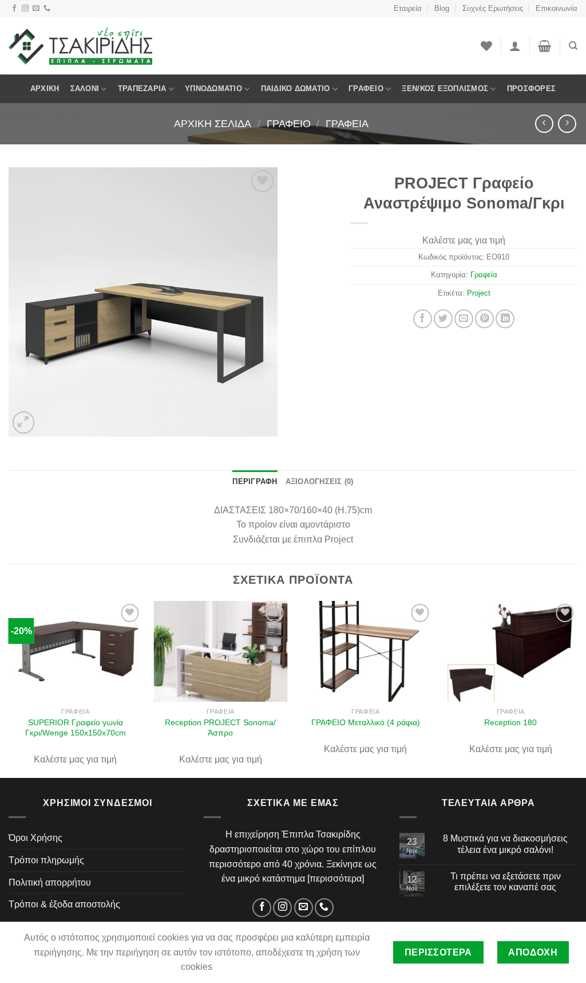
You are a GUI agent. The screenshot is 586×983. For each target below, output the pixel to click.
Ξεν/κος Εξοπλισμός (445, 88)
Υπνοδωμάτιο (213, 88)
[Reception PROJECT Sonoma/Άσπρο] (220, 651)
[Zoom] (24, 422)
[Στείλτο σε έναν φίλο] (463, 318)
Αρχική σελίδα (212, 123)
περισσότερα (336, 878)
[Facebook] (14, 9)
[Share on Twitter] (443, 318)
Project (478, 293)
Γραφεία (347, 123)
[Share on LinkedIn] (505, 318)
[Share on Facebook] (422, 318)
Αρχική (45, 88)
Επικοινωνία (556, 8)
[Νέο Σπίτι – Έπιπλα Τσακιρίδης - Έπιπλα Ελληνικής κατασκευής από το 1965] (80, 45)
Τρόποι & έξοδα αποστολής (64, 904)
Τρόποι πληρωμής (46, 860)
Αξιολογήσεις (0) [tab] (320, 481)
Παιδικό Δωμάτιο (295, 88)
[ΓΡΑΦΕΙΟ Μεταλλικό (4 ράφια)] (366, 651)
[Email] (36, 9)
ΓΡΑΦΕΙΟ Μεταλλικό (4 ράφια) (365, 722)
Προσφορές (531, 88)
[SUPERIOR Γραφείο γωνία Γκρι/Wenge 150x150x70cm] (75, 651)
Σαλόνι (85, 88)
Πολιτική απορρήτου (50, 882)
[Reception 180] (510, 651)
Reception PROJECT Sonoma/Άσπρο (220, 728)
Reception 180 (510, 722)
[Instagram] (25, 9)
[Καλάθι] (544, 45)
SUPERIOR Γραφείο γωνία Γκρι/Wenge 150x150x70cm (75, 728)
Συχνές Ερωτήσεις (492, 8)
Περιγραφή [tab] (254, 481)
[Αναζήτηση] (573, 46)
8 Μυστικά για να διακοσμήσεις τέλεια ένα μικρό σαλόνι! (505, 843)
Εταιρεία (408, 8)
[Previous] (9, 688)
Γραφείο (366, 88)
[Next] (576, 688)
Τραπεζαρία (142, 88)
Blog (441, 8)
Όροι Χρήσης (35, 838)
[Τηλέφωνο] (46, 9)
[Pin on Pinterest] (484, 318)
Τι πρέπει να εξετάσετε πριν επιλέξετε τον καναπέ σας (505, 881)
